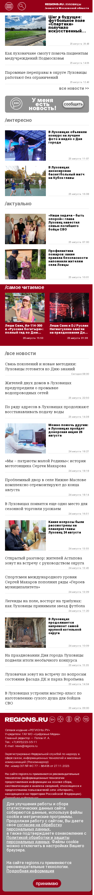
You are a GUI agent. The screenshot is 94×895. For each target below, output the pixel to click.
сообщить (73, 104)
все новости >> (74, 88)
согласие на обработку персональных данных (34, 826)
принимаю (47, 883)
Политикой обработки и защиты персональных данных (38, 839)
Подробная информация (21, 798)
